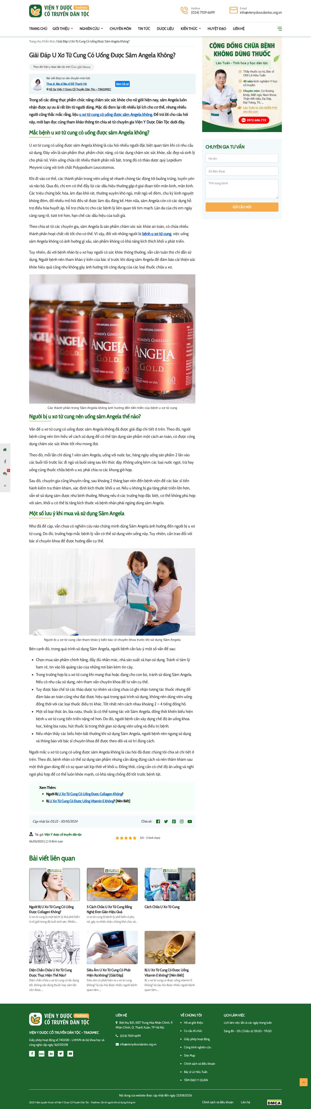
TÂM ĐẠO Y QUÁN (196, 1080)
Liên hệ (239, 28)
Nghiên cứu (90, 28)
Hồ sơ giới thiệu (193, 1023)
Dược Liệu (165, 28)
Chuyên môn (120, 28)
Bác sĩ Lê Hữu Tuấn (195, 1072)
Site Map (189, 1055)
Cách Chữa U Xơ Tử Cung (162, 907)
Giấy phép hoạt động (197, 1039)
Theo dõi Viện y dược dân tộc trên (52, 66)
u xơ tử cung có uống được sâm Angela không (115, 114)
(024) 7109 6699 (203, 12)
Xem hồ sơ (122, 84)
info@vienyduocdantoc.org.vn (261, 12)
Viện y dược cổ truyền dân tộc (59, 11)
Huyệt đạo (217, 28)
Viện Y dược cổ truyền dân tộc (63, 834)
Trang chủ (38, 28)
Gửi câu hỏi (242, 207)
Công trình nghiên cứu (197, 1047)
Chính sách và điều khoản (199, 1064)
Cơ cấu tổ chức (193, 1031)
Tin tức (144, 28)
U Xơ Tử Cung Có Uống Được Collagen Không (90, 794)
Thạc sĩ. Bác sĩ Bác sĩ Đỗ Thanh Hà (66, 84)
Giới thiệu (61, 28)
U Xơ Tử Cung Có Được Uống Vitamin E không (81, 801)
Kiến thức (189, 28)
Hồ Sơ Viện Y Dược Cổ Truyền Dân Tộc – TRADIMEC (80, 89)
